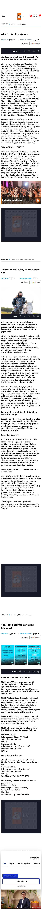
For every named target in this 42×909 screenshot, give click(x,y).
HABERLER (4, 24)
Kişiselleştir (19, 881)
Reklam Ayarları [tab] (24, 863)
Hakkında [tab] (36, 863)
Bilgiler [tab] (12, 863)
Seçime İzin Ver (21, 886)
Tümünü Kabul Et (10, 876)
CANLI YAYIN (36, 907)
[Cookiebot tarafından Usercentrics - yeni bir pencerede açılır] (30, 858)
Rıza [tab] (4, 863)
